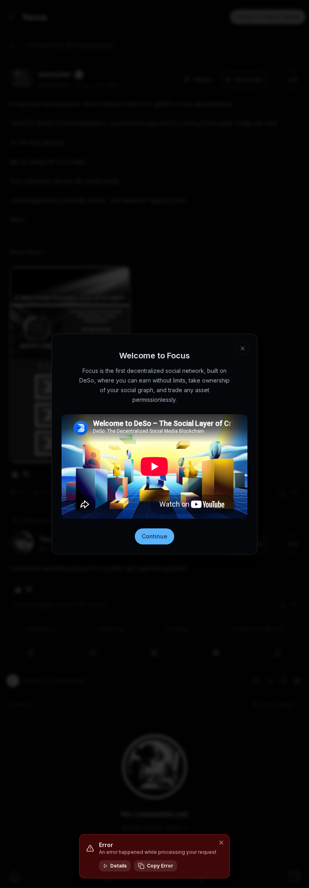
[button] (221, 842)
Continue (154, 536)
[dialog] (154, 856)
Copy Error (160, 866)
